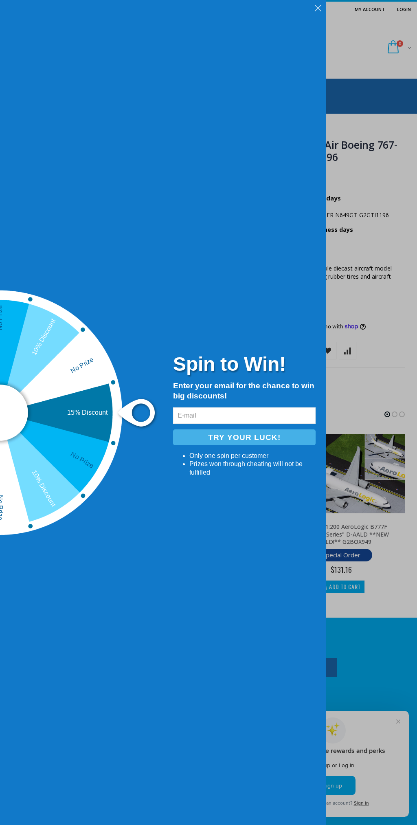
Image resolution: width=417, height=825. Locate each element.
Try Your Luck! (244, 437)
